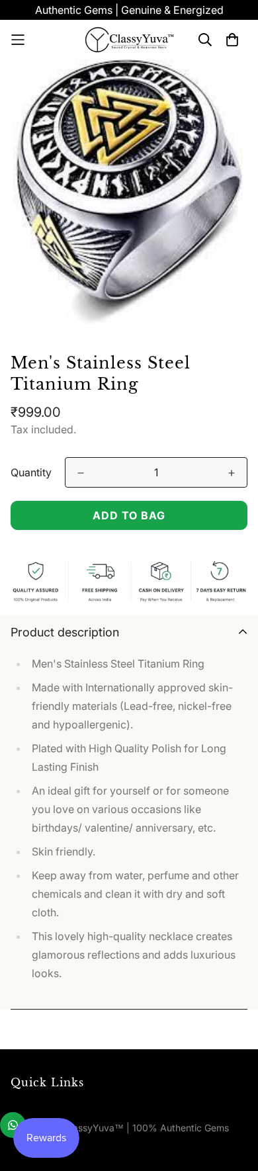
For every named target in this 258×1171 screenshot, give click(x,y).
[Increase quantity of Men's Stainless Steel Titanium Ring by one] (231, 473)
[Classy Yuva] (129, 40)
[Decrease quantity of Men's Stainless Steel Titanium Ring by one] (80, 473)
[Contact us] (13, 1125)
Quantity (31, 472)
